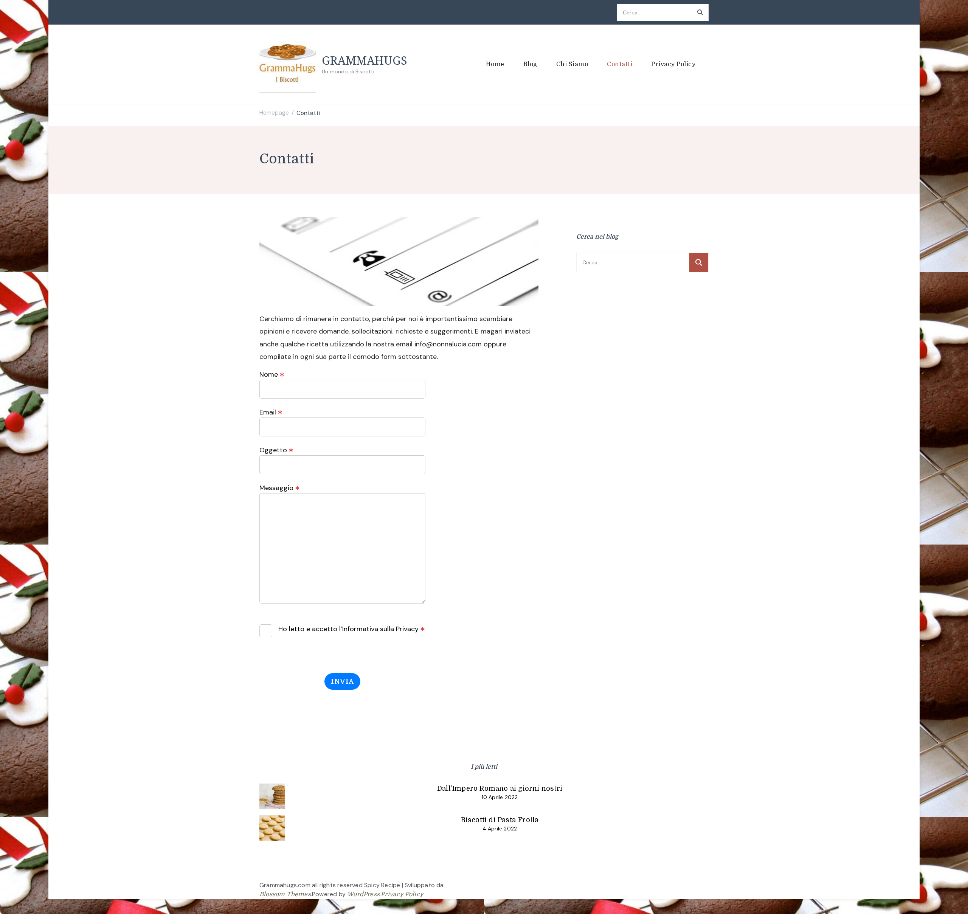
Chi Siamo (572, 64)
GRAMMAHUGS (364, 60)
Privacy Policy (673, 64)
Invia (342, 681)
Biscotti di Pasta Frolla (500, 820)
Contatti (619, 64)
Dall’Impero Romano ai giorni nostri (499, 788)
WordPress (363, 894)
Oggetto (276, 450)
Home (495, 64)
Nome (272, 374)
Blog (530, 64)
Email (271, 412)
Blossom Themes (285, 894)
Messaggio (279, 487)
